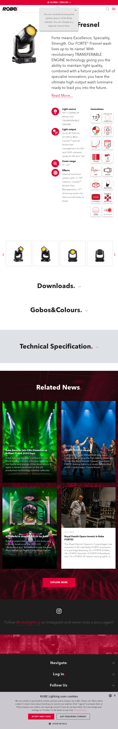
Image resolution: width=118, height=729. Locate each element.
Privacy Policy (80, 710)
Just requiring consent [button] (73, 716)
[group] (3, 254)
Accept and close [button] (41, 716)
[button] (59, 723)
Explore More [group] (59, 582)
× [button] (114, 695)
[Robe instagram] (59, 611)
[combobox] (110, 695)
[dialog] (59, 710)
